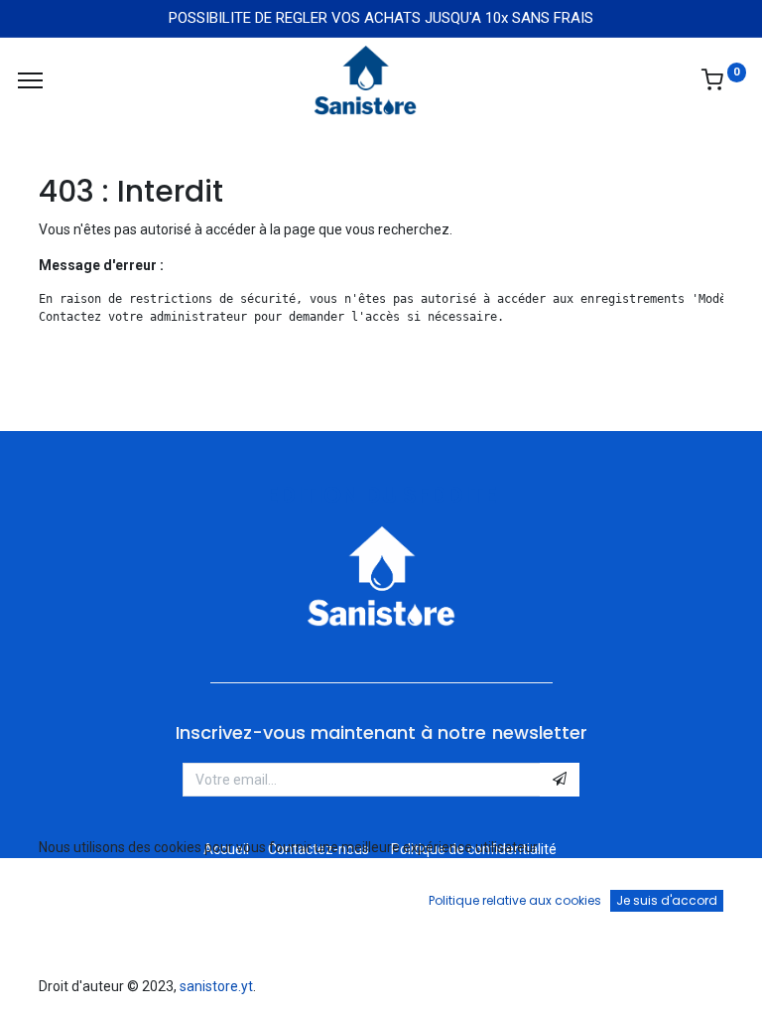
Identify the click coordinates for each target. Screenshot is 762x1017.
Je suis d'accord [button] (666, 900)
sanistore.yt (216, 986)
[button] (559, 780)
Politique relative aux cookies (515, 900)
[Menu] (30, 80)
